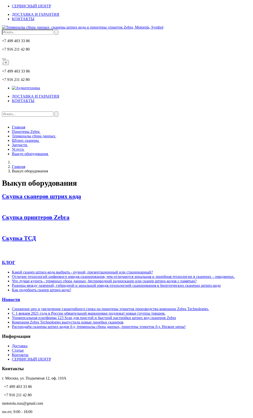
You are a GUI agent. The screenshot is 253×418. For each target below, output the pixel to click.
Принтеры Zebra (26, 131)
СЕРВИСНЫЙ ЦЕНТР (31, 6)
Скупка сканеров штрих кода (41, 196)
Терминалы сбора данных (34, 136)
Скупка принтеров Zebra (35, 217)
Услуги (18, 149)
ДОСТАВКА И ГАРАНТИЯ (35, 14)
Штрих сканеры (26, 140)
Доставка (19, 346)
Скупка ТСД (19, 238)
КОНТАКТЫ (23, 19)
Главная (18, 127)
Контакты (20, 355)
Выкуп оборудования (30, 154)
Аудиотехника (28, 88)
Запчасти (20, 145)
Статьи (18, 350)
